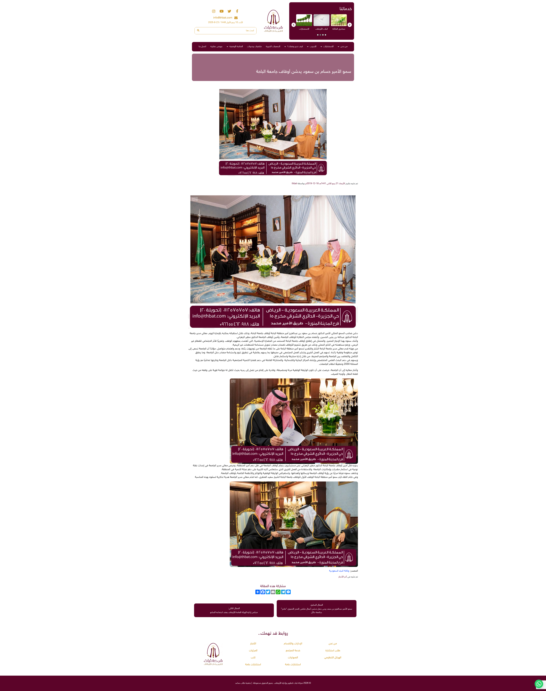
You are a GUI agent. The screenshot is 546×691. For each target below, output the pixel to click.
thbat (294, 183)
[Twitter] (229, 11)
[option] (339, 23)
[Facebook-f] (237, 11)
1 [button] (325, 35)
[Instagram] (213, 11)
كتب (253, 657)
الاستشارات (328, 46)
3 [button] (320, 35)
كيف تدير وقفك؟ (295, 46)
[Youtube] (221, 11)
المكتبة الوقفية (236, 46)
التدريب (313, 46)
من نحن (344, 46)
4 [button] (318, 35)
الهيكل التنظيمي (332, 657)
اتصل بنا (202, 46)
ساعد (237, 683)
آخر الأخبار (342, 577)
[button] (293, 25)
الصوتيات (293, 657)
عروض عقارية (216, 46)
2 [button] (323, 35)
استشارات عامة (293, 664)
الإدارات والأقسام (293, 643)
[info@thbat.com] (236, 17)
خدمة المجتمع (293, 650)
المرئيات (253, 650)
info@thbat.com (222, 17)
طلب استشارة (332, 650)
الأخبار (253, 643)
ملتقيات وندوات (254, 46)
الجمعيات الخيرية (273, 46)
